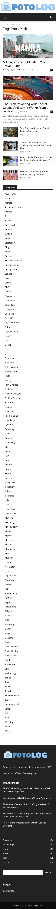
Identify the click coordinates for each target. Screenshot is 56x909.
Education (9, 362)
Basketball (10, 225)
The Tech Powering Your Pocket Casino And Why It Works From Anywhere (26, 790)
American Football (13, 207)
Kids (7, 500)
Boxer (8, 251)
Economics (10, 358)
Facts (7, 375)
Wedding (9, 722)
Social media (11, 655)
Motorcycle (10, 540)
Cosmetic (9, 313)
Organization (11, 575)
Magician (9, 517)
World (7, 726)
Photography (11, 593)
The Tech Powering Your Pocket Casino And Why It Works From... (25, 105)
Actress (8, 202)
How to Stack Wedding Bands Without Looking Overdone (24, 824)
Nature (8, 562)
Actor (7, 198)
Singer (8, 628)
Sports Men (10, 664)
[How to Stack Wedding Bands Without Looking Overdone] (10, 175)
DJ (6, 353)
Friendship (10, 420)
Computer (9, 309)
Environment (11, 371)
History (8, 464)
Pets (7, 589)
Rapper (8, 602)
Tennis (8, 677)
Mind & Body (11, 526)
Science (8, 615)
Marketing (9, 522)
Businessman (11, 264)
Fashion (8, 389)
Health (8, 460)
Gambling (9, 429)
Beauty (8, 229)
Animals (8, 211)
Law (7, 504)
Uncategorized (12, 704)
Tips (7, 682)
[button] (5, 17)
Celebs (8, 291)
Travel (8, 691)
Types (8, 699)
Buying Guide (11, 269)
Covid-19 (9, 318)
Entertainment (12, 367)
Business (9, 256)
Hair (7, 455)
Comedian (10, 300)
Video (7, 713)
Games (8, 438)
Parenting (9, 580)
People (8, 584)
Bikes (7, 238)
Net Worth (10, 566)
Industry (9, 491)
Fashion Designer (13, 393)
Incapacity (9, 486)
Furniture (9, 424)
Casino (8, 282)
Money (8, 535)
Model (8, 531)
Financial (9, 411)
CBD (7, 287)
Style (7, 668)
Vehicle (8, 708)
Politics (8, 597)
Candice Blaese (9, 112)
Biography (10, 242)
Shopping (9, 624)
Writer (8, 731)
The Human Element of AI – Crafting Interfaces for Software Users (35, 145)
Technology (10, 673)
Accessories (10, 193)
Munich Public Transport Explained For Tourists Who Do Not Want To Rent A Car (27, 815)
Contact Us (8, 890)
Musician (9, 557)
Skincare (9, 637)
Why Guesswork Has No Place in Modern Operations (27, 798)
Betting (8, 233)
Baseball (9, 220)
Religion (8, 611)
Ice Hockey (10, 482)
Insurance (9, 495)
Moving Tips (11, 549)
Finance (8, 407)
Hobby (8, 469)
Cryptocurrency (12, 322)
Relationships (11, 606)
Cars (7, 278)
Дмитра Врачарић (11, 70)
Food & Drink (11, 415)
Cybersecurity (11, 331)
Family (8, 380)
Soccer (8, 642)
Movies (8, 544)
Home (5, 24)
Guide (7, 451)
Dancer (8, 336)
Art (6, 216)
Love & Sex (10, 513)
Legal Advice (11, 509)
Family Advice (11, 384)
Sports (8, 660)
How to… (9, 478)
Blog (7, 247)
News (7, 571)
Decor (8, 340)
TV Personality (12, 695)
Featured (9, 402)
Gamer (8, 433)
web (7, 717)
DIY (6, 349)
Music (7, 553)
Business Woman (13, 260)
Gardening (10, 442)
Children (9, 296)
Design (8, 344)
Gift (6, 446)
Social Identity (11, 646)
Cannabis (9, 273)
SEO (7, 620)
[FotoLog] (28, 7)
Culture (8, 327)
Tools (7, 686)
